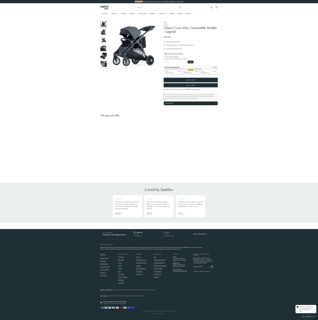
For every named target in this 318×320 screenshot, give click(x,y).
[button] (305, 309)
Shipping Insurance (204, 271)
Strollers (105, 13)
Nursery (132, 13)
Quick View (114, 161)
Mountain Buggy (122, 277)
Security (156, 277)
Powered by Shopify (159, 313)
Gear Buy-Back (158, 268)
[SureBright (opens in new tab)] (214, 67)
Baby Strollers (104, 258)
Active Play (162, 13)
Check (190, 62)
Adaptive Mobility (106, 290)
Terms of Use (157, 274)
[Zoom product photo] (133, 46)
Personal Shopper (141, 268)
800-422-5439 (177, 269)
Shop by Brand (142, 13)
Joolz (119, 271)
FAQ (155, 257)
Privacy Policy (158, 271)
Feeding (123, 13)
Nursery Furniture (105, 266)
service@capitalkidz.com (180, 271)
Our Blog (172, 13)
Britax (119, 262)
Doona (120, 268)
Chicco (166, 25)
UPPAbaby (121, 257)
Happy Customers (141, 260)
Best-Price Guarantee (160, 265)
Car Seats (114, 13)
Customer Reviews (141, 262)
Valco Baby (121, 274)
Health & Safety (104, 269)
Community (139, 271)
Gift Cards (188, 13)
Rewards (195, 271)
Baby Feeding (104, 263)
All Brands (121, 282)
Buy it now (191, 85)
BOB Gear (120, 280)
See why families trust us (204, 234)
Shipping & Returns (159, 262)
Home (165, 22)
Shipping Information (160, 260)
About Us (180, 13)
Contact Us (139, 274)
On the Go (152, 13)
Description (169, 103)
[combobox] (159, 7)
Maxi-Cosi (121, 260)
